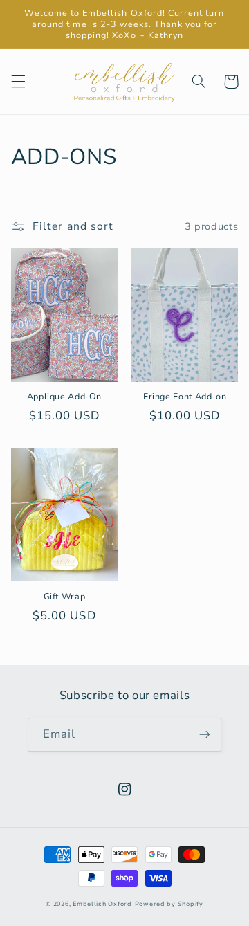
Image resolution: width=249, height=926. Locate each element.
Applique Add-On (64, 396)
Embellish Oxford (102, 904)
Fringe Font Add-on (184, 396)
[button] (18, 82)
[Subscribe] (205, 735)
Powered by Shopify (169, 904)
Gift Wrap (65, 596)
